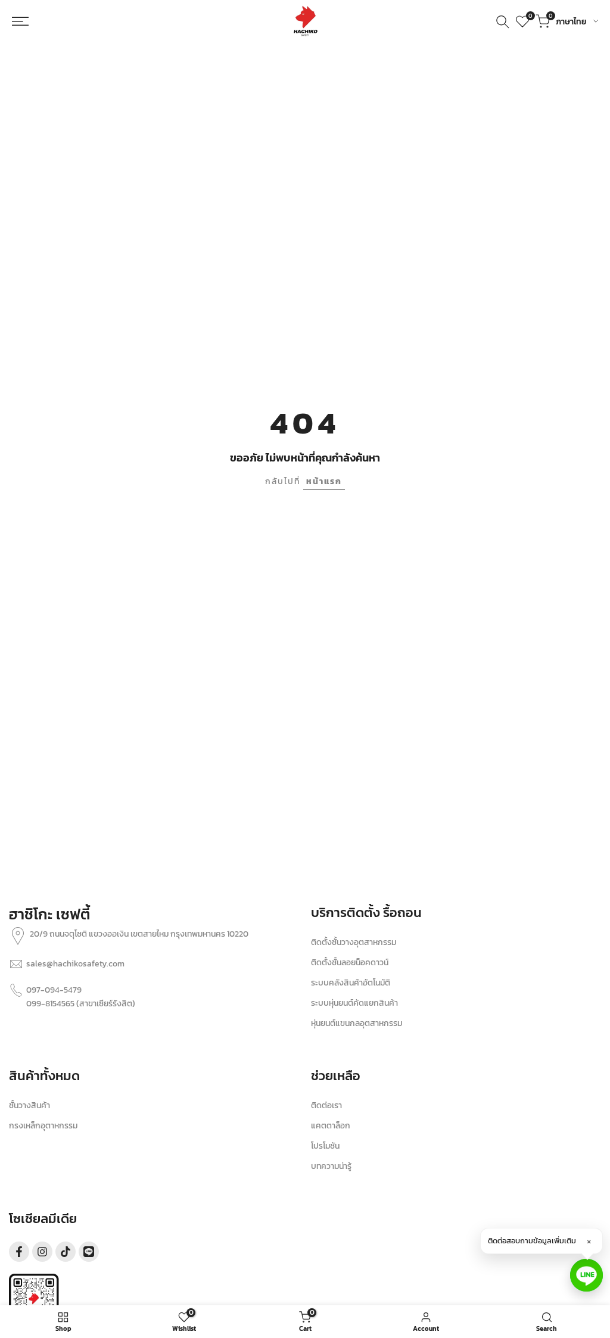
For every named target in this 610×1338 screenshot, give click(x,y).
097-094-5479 (54, 990)
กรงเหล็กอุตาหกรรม (43, 1125)
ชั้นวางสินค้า (29, 1105)
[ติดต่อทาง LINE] (586, 1275)
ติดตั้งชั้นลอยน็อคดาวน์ (349, 962)
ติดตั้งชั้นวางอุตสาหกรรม (353, 942)
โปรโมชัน (325, 1146)
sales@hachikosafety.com (75, 964)
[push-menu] (26, 21)
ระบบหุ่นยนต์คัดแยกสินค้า (354, 1003)
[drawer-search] (502, 22)
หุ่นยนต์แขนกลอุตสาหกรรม (356, 1023)
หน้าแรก (324, 481)
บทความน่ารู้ (331, 1166)
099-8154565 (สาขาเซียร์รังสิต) (80, 1003)
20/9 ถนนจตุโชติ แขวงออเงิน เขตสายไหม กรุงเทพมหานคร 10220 (139, 934)
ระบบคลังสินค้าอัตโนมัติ (350, 983)
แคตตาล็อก (330, 1125)
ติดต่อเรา (326, 1105)
